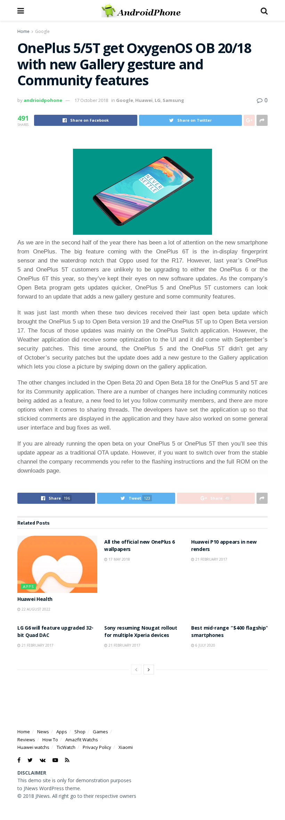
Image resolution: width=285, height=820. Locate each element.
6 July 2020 (204, 645)
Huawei (144, 100)
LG (158, 100)
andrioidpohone (43, 100)
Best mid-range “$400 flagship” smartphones (229, 632)
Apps (28, 586)
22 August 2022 (35, 609)
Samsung (173, 100)
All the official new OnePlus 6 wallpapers (139, 546)
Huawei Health (34, 600)
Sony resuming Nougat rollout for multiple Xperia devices (140, 632)
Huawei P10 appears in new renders (224, 546)
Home (23, 31)
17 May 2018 (118, 559)
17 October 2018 (91, 100)
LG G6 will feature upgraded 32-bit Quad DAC (55, 632)
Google (42, 31)
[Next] (149, 669)
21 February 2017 (210, 559)
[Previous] (136, 669)
